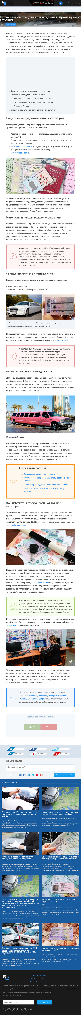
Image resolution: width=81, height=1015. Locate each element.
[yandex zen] (25, 1009)
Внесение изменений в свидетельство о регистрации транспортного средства (60, 858)
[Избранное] (72, 3)
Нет (50, 727)
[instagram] (9, 1009)
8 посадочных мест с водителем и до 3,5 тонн (35, 99)
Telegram (42, 699)
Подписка (44, 1002)
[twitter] (13, 1009)
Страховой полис (21, 153)
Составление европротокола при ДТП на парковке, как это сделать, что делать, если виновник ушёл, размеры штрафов (19, 951)
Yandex (37, 775)
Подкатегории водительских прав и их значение (46, 485)
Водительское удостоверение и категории (30, 91)
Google (41, 775)
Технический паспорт (23, 147)
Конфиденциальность (38, 975)
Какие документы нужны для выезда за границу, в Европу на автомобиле (60, 813)
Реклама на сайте (36, 978)
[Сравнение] (68, 3)
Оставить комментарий (64, 775)
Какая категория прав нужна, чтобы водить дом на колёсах (47, 479)
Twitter (33, 699)
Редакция (33, 981)
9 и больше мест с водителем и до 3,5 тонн (33, 102)
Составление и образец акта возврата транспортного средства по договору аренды (19, 814)
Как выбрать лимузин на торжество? (41, 474)
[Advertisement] (40, 72)
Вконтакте (42, 696)
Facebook (33, 696)
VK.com (20, 775)
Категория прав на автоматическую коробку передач (44, 490)
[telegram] (21, 1009)
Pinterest (62, 696)
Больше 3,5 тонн (21, 106)
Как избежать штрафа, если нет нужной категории (34, 110)
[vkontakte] (30, 1009)
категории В (62, 340)
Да (33, 727)
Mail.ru (28, 775)
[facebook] (4, 1009)
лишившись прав (41, 583)
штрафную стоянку (18, 525)
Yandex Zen (24, 699)
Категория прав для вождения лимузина (29, 95)
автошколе (14, 625)
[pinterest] (17, 1009)
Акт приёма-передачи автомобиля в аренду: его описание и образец (18, 858)
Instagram (52, 696)
